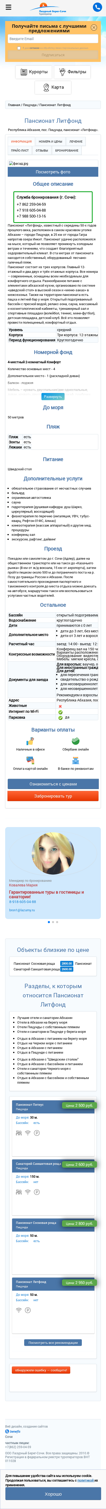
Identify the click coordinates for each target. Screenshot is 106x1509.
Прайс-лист (20, 150)
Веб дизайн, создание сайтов (26, 1426)
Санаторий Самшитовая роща (37, 969)
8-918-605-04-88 (22, 901)
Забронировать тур (53, 796)
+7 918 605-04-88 (31, 210)
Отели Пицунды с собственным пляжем (48, 1027)
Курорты (38, 71)
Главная (14, 104)
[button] (49, 922)
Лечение (75, 141)
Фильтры (77, 71)
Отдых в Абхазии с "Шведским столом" (47, 1059)
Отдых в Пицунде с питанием (40, 1052)
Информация (21, 141)
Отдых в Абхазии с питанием (40, 1047)
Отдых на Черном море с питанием (44, 1043)
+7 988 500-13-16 (31, 216)
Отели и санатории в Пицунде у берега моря (51, 1031)
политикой (85, 1480)
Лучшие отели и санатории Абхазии (44, 1017)
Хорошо (53, 1493)
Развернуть (53, 396)
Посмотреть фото (53, 171)
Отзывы (42, 150)
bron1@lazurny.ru (22, 910)
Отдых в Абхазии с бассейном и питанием (50, 1064)
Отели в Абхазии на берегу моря (42, 1022)
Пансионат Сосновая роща (34, 963)
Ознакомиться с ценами (53, 783)
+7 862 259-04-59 (31, 204)
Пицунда (30, 104)
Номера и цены (50, 141)
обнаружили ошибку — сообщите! (41, 1370)
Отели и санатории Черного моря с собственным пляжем (44, 1070)
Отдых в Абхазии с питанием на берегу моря (52, 1038)
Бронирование (66, 150)
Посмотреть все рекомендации (53, 1342)
